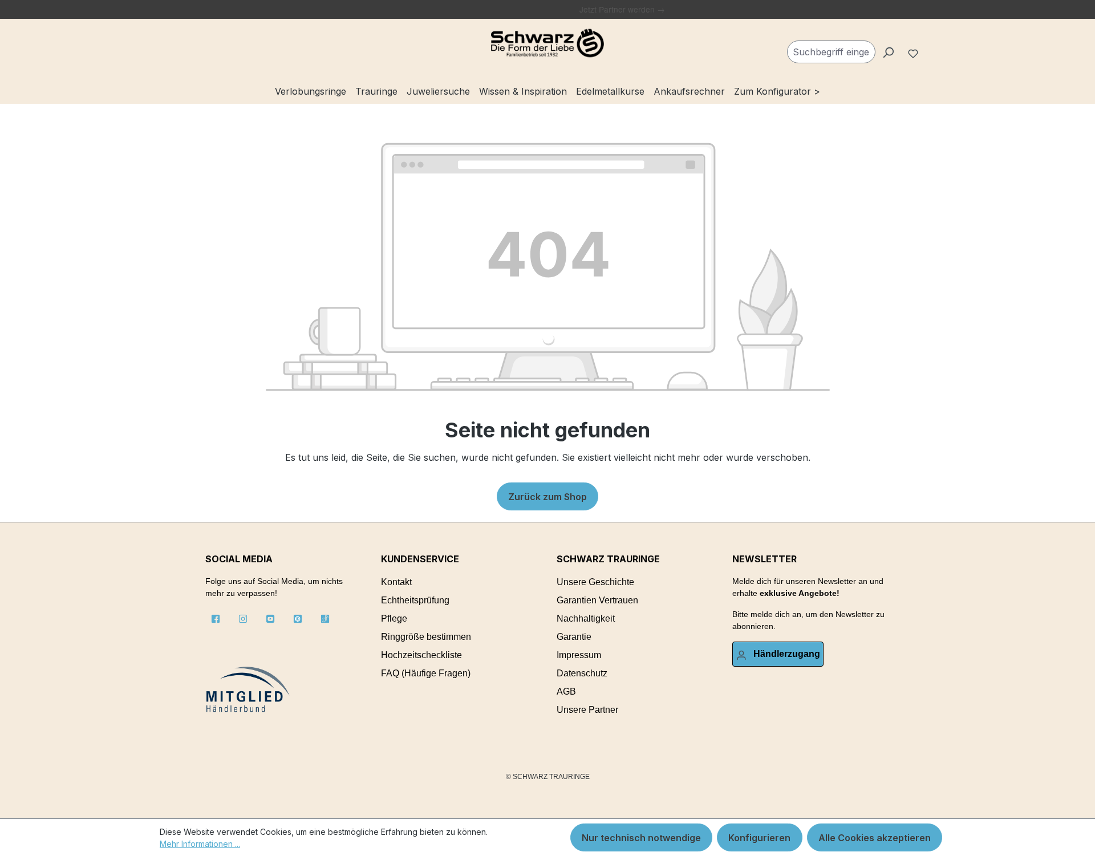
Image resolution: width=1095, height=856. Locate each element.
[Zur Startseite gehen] (547, 43)
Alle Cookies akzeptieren (874, 837)
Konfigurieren (759, 837)
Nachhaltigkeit (586, 618)
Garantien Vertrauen (597, 600)
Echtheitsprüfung (415, 600)
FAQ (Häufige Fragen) (426, 673)
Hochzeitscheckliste (421, 655)
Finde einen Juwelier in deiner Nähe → (506, 9)
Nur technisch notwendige (641, 837)
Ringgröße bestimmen (426, 637)
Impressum (579, 655)
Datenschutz (582, 673)
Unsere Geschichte (595, 582)
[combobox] (831, 51)
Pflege (394, 618)
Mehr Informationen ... (200, 844)
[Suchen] (888, 51)
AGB (566, 691)
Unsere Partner (587, 710)
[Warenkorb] (930, 47)
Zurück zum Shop (547, 496)
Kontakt (396, 582)
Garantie (574, 637)
